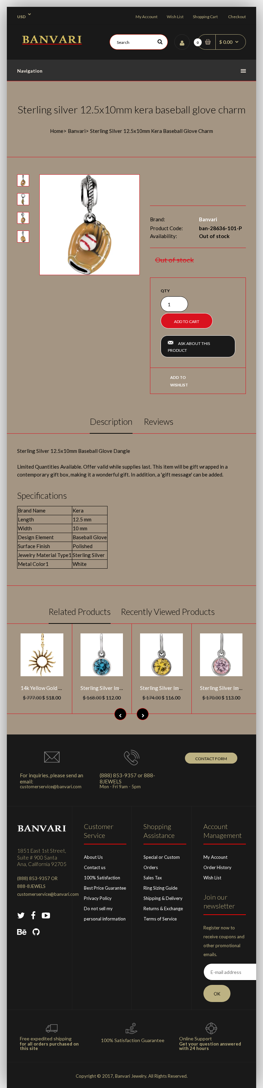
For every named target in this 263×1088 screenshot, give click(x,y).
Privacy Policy (98, 898)
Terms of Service (160, 919)
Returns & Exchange (163, 908)
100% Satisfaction (102, 877)
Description (111, 421)
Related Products (80, 611)
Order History (217, 867)
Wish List (175, 16)
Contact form (211, 758)
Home (56, 131)
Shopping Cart (205, 16)
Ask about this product (189, 347)
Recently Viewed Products (168, 611)
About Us (93, 857)
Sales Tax (152, 877)
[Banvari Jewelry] (52, 42)
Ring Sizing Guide (160, 888)
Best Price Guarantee (105, 888)
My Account (147, 16)
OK (217, 994)
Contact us (94, 867)
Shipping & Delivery (163, 898)
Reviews (158, 421)
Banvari (77, 131)
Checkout (237, 16)
